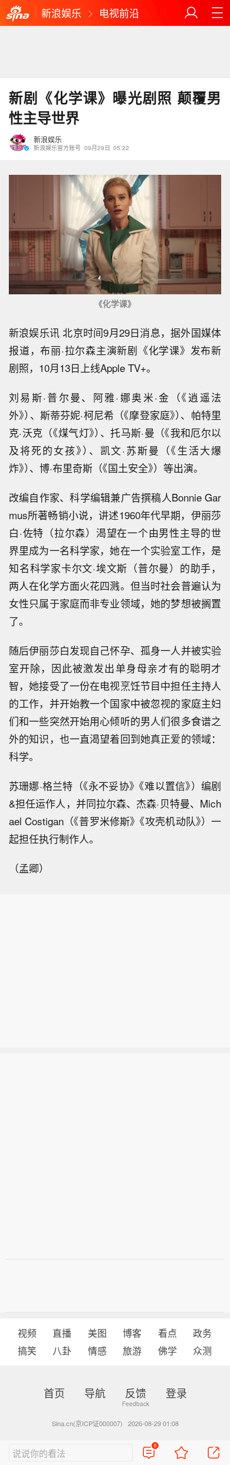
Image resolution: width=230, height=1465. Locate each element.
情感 (97, 1350)
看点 (167, 1333)
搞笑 (27, 1350)
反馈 (135, 1392)
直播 (61, 1333)
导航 (95, 1392)
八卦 (61, 1350)
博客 (132, 1333)
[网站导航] (217, 13)
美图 (97, 1333)
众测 (202, 1350)
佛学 (167, 1350)
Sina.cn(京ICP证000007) (87, 1423)
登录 (176, 1392)
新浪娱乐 (61, 12)
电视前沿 (119, 12)
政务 (202, 1333)
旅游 (132, 1350)
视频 (27, 1333)
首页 (54, 1392)
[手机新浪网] (17, 14)
